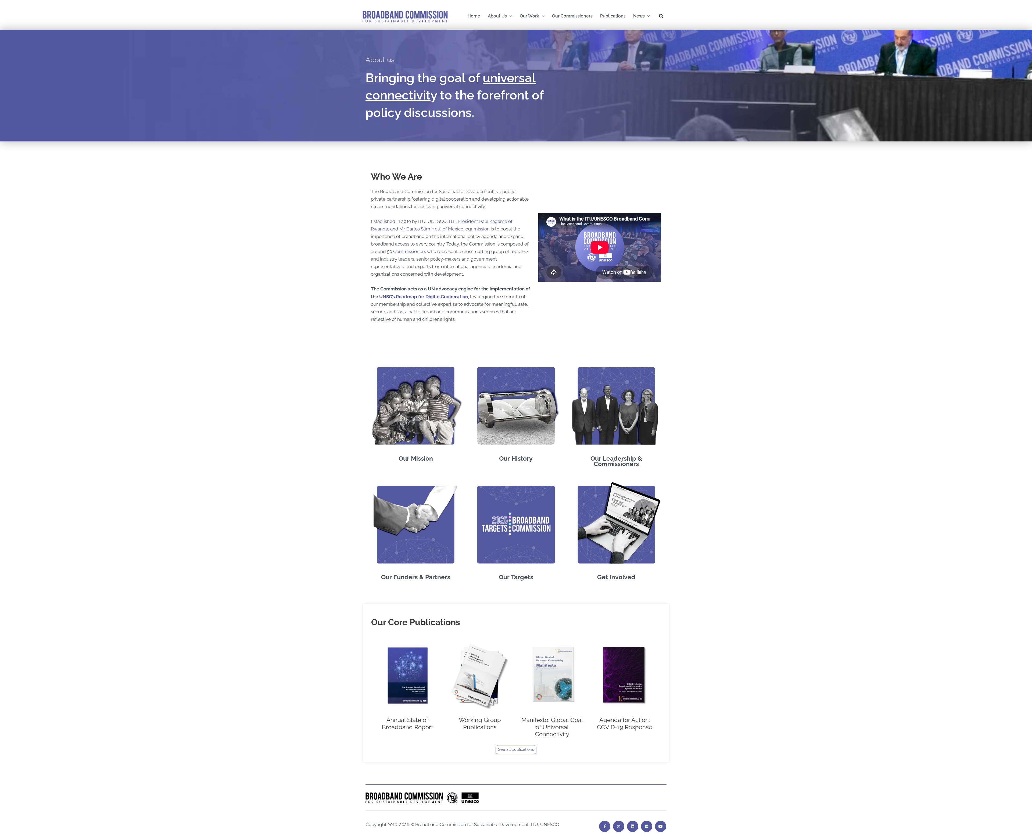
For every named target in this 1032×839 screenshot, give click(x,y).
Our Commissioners (572, 16)
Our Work (529, 16)
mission (482, 229)
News (639, 16)
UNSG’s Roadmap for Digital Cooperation (423, 296)
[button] (661, 16)
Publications (613, 16)
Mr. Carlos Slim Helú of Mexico (431, 229)
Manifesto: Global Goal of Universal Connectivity (552, 727)
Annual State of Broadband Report (407, 723)
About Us (497, 16)
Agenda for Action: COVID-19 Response (624, 723)
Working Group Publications (480, 723)
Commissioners (409, 251)
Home (474, 16)
